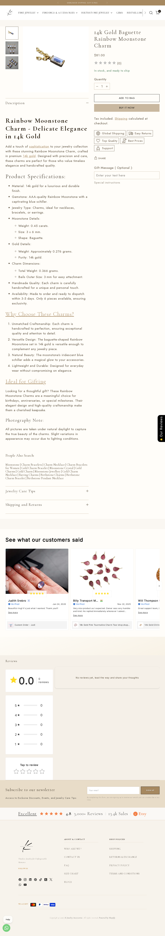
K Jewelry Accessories (73, 918)
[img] (105, 63)
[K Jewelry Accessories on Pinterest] (36, 880)
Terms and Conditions (124, 873)
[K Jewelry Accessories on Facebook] (20, 880)
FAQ (66, 865)
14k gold (29, 156)
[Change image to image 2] (11, 47)
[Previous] (58, 2)
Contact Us (72, 857)
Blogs (68, 882)
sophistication (39, 146)
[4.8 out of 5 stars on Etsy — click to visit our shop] (51, 814)
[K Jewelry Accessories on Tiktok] (41, 880)
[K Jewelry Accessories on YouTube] (25, 885)
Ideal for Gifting (25, 381)
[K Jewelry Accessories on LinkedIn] (31, 880)
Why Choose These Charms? (39, 314)
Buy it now (127, 107)
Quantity (100, 79)
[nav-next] (159, 586)
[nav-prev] (6, 586)
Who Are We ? (72, 848)
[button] (29, 705)
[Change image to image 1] (11, 33)
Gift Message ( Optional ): (113, 167)
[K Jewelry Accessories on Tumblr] (46, 880)
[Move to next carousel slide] (157, 649)
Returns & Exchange (123, 857)
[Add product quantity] (107, 86)
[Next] (107, 2)
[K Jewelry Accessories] (9, 13)
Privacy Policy (119, 865)
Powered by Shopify (107, 918)
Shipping (121, 118)
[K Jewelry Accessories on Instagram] (25, 880)
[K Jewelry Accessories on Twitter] (51, 880)
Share (102, 158)
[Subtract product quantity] (97, 86)
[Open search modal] (151, 13)
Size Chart (71, 873)
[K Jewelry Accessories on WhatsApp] (20, 885)
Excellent (27, 813)
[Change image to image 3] (11, 62)
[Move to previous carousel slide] (149, 649)
